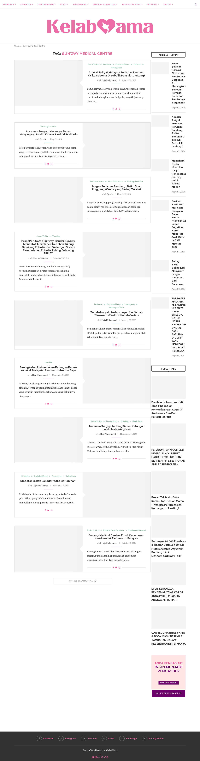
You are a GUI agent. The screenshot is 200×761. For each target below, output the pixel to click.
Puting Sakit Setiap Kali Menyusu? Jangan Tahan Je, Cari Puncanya (178, 273)
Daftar (167, 4)
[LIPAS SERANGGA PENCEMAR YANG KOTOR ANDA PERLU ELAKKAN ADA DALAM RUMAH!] (168, 573)
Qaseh (43, 139)
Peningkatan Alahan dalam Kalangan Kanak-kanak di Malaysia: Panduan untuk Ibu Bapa (48, 369)
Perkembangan (46, 4)
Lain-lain (137, 64)
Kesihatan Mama (122, 64)
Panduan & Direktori (104, 4)
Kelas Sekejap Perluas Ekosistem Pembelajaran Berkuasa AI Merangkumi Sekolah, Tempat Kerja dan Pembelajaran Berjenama (179, 83)
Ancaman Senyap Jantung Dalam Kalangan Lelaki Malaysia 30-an (116, 428)
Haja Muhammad (109, 80)
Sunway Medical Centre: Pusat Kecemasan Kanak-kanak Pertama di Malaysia (116, 537)
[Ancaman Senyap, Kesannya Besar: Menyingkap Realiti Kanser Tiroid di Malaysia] (117, 145)
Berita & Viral (93, 530)
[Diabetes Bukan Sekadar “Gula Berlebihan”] (117, 494)
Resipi (63, 4)
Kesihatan (25, 4)
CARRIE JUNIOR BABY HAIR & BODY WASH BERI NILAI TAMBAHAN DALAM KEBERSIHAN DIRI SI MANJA (168, 638)
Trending (152, 4)
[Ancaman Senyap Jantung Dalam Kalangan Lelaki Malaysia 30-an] (48, 440)
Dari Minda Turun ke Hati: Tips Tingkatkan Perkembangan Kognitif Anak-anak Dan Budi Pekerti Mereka (167, 410)
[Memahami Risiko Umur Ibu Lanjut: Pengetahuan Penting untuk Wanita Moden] (160, 165)
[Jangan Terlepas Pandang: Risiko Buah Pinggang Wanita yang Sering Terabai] (48, 200)
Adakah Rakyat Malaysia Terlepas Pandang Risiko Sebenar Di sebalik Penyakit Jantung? (116, 74)
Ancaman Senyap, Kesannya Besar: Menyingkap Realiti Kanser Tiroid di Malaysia (48, 133)
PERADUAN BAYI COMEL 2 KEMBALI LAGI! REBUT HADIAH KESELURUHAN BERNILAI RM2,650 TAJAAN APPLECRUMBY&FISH (168, 457)
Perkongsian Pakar (48, 126)
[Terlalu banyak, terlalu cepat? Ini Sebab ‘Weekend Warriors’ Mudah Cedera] (48, 323)
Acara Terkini (93, 64)
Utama (17, 46)
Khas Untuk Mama (131, 4)
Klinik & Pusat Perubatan (113, 530)
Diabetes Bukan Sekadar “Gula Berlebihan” (48, 480)
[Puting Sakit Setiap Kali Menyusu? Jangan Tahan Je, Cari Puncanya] (160, 265)
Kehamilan (8, 4)
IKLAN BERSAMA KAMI (168, 693)
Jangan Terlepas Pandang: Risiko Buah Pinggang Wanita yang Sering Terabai (116, 188)
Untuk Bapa (137, 421)
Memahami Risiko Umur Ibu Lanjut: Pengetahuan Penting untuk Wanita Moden (179, 173)
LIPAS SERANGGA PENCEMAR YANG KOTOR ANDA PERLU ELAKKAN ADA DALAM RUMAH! (167, 594)
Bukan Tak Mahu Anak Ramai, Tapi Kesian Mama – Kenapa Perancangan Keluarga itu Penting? (167, 503)
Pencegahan (116, 68)
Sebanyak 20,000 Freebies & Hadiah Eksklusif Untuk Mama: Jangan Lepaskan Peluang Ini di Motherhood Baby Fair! (168, 548)
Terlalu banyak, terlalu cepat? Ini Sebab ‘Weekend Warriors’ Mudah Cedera (116, 314)
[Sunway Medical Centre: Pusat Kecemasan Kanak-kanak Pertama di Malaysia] (48, 549)
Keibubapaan (79, 4)
